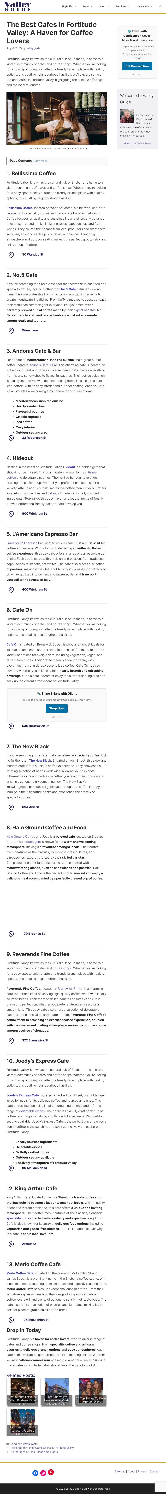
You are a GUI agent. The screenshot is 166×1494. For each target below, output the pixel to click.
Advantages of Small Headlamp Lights (34, 1451)
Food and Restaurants (24, 1444)
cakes (52, 493)
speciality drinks (18, 1218)
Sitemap (120, 1471)
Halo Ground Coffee (20, 836)
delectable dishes (32, 1111)
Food (86, 6)
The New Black (40, 760)
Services (121, 6)
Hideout (69, 467)
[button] (160, 6)
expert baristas (85, 310)
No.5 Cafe (68, 289)
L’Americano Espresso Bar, (25, 543)
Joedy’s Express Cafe (22, 1095)
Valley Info (143, 6)
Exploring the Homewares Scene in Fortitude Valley (42, 1447)
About (131, 1471)
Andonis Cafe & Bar (43, 365)
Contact (154, 1471)
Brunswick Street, (70, 989)
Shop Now (56, 708)
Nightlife (67, 6)
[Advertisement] (56, 908)
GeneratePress (101, 1488)
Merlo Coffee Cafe (19, 1273)
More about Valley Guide (137, 143)
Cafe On (12, 644)
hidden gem (32, 842)
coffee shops (62, 968)
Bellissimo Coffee (19, 208)
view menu (41, 160)
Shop (102, 6)
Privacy (142, 1471)
